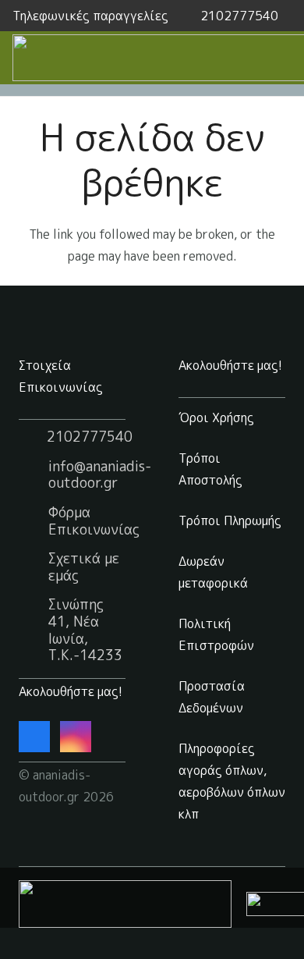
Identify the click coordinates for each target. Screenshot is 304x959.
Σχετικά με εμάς (83, 567)
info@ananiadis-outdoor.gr (99, 474)
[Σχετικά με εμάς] (33, 567)
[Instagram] (75, 736)
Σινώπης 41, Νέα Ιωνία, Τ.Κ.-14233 (85, 630)
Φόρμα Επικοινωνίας (94, 521)
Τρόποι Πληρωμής (230, 520)
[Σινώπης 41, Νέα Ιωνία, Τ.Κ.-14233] (33, 630)
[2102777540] (33, 437)
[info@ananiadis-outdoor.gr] (33, 474)
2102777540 (90, 436)
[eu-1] (125, 904)
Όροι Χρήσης (216, 417)
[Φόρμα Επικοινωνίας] (33, 521)
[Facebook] (34, 736)
